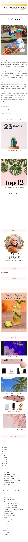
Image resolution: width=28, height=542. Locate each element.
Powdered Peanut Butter (10, 486)
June (4, 526)
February (5, 534)
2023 (3, 447)
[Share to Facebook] (6, 110)
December (6, 470)
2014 (3, 466)
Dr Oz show (6, 501)
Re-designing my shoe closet (10, 482)
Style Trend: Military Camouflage (11, 480)
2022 (3, 449)
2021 (3, 451)
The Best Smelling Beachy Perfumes (14, 393)
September (6, 519)
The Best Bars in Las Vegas (14, 356)
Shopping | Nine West (9, 495)
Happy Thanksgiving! (8, 476)
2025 (3, 443)
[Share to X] (8, 110)
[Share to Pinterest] (11, 110)
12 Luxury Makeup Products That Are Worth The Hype (14, 430)
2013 (3, 468)
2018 (3, 457)
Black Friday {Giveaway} (9, 474)
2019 (3, 455)
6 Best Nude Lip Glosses (14, 411)
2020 (3, 453)
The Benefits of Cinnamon (10, 505)
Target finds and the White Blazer (12, 490)
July (4, 524)
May (4, 528)
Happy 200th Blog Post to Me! (11, 478)
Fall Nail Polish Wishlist (9, 515)
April (4, 530)
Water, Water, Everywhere (10, 507)
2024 (3, 445)
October (5, 517)
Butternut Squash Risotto (10, 499)
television (7, 113)
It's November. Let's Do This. (10, 503)
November (6, 472)
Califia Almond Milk (8, 497)
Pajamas (5, 488)
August (5, 521)
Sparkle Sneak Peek (8, 484)
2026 (3, 441)
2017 (3, 459)
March (5, 532)
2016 (3, 461)
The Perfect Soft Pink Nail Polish (14, 375)
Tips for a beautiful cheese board (11, 493)
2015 (3, 463)
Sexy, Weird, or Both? (8, 513)
